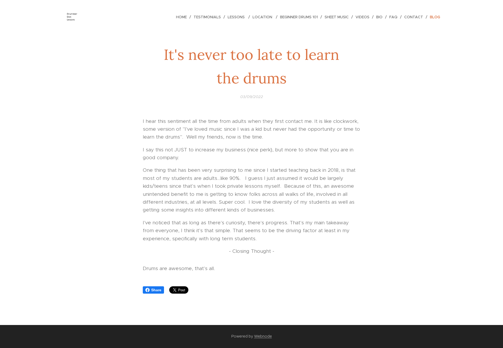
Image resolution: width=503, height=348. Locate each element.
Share (156, 290)
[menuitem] (183, 17)
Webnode (263, 336)
